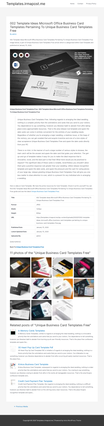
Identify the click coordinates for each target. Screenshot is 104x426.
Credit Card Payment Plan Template (35, 381)
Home (72, 4)
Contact (80, 4)
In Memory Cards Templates (31, 330)
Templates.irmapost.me (25, 4)
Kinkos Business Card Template (33, 364)
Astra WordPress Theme (72, 420)
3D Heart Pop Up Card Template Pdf (35, 347)
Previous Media (21, 406)
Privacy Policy (91, 4)
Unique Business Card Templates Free (45, 191)
